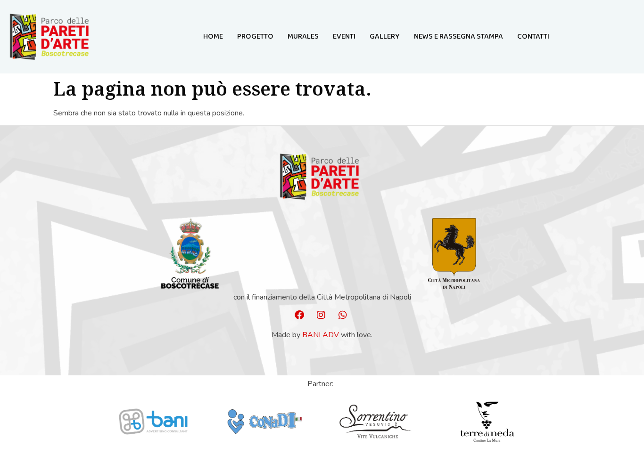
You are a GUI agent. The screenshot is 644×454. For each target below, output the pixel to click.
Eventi (344, 36)
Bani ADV (320, 335)
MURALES (303, 36)
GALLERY (385, 36)
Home (213, 36)
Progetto (255, 36)
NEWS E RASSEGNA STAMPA (458, 36)
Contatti (533, 36)
